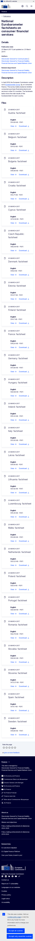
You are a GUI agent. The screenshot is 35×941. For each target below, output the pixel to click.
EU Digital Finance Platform (10, 851)
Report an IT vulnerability (9, 884)
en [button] (22, 6)
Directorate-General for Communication (14, 59)
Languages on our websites (10, 887)
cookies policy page (14, 917)
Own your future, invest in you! (11, 855)
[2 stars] (5, 747)
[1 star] (3, 747)
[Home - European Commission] (6, 6)
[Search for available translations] (22, 85)
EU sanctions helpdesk (9, 848)
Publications (7, 16)
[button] (13, 126)
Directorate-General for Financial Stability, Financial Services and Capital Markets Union (16, 817)
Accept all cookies (16, 931)
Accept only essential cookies (20, 936)
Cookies (4, 891)
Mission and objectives (9, 822)
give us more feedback (12, 753)
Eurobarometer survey (12, 85)
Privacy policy (6, 895)
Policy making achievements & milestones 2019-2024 (15, 833)
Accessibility (5, 902)
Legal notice (5, 899)
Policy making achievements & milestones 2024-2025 (15, 827)
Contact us (5, 880)
